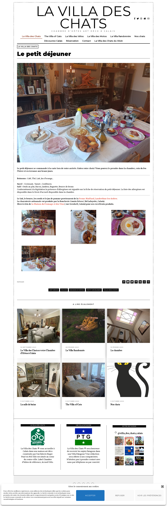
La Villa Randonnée (120, 36)
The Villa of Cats (53, 36)
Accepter (90, 495)
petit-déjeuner (94, 290)
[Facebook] (134, 18)
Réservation (72, 41)
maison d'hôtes (77, 290)
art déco (54, 290)
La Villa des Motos (97, 36)
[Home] (144, 18)
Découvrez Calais (53, 41)
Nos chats (139, 36)
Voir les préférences (149, 495)
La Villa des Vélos (74, 36)
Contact (86, 41)
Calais (64, 290)
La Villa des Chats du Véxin (108, 41)
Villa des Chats (111, 290)
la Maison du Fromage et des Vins (47, 204)
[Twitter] (137, 18)
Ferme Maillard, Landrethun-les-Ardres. (98, 198)
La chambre (116, 350)
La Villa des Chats (31, 36)
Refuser (120, 495)
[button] (162, 486)
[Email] (148, 18)
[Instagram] (141, 18)
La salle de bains (28, 404)
